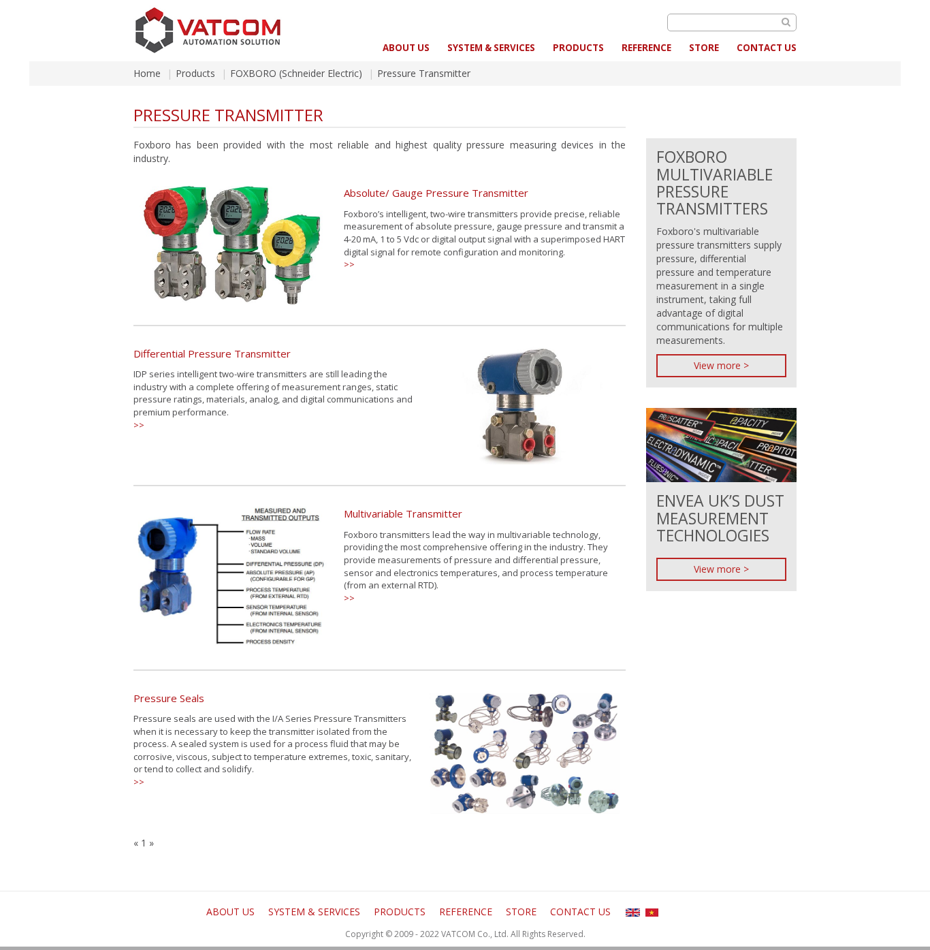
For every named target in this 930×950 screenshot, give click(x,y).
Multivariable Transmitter (403, 513)
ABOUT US (406, 48)
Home (147, 73)
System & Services (491, 48)
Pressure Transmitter (423, 73)
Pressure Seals (168, 698)
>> (349, 264)
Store (704, 48)
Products (578, 48)
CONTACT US (767, 48)
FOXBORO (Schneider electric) (296, 73)
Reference (646, 48)
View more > (721, 365)
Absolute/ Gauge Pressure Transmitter (436, 193)
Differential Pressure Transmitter (212, 353)
